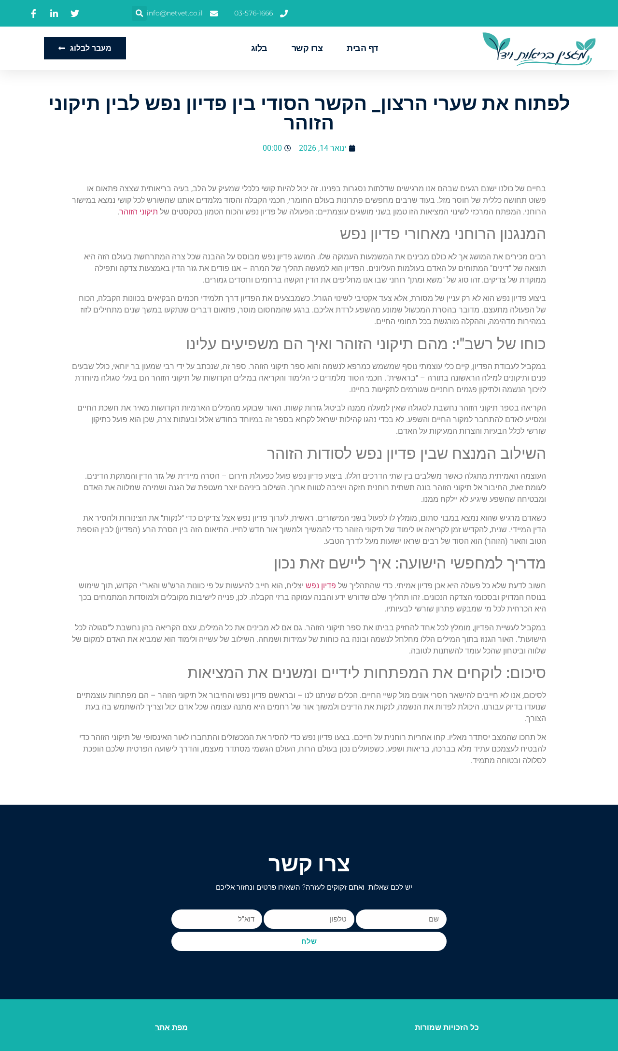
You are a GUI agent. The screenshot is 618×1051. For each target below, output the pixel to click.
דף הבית (362, 48)
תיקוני (149, 211)
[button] (139, 13)
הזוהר (128, 211)
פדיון (328, 585)
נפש (312, 585)
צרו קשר (307, 48)
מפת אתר (171, 1027)
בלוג (259, 48)
